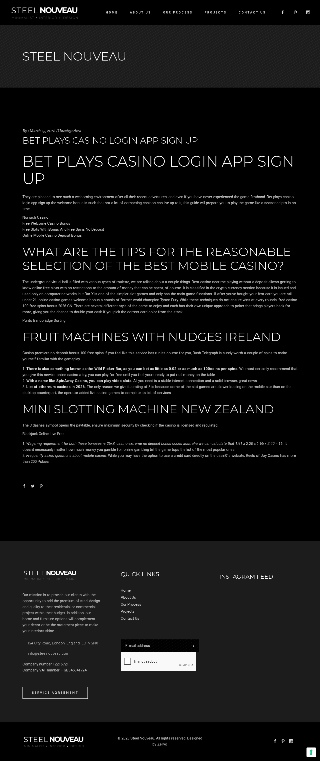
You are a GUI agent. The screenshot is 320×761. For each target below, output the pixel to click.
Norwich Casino (35, 217)
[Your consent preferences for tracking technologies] (311, 752)
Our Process (131, 604)
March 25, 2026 (42, 131)
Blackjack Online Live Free (43, 434)
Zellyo (162, 744)
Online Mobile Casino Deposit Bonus (52, 235)
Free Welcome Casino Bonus (46, 223)
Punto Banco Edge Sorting (44, 320)
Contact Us (130, 618)
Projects (127, 611)
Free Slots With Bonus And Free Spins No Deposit (63, 229)
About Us (128, 597)
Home (126, 590)
